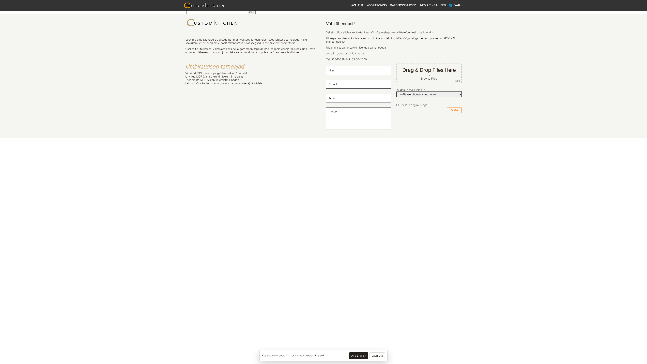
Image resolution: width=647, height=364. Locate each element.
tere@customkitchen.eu (350, 53)
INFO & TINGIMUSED (433, 5)
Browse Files (429, 78)
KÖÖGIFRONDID (377, 5)
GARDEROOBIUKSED (403, 5)
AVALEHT (357, 5)
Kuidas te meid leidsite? (411, 90)
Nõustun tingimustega (413, 105)
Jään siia (377, 355)
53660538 (338, 59)
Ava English (358, 355)
